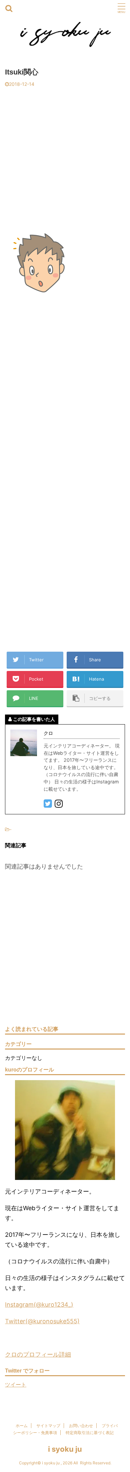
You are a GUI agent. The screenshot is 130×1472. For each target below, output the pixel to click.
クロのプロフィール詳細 (38, 1354)
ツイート (15, 1384)
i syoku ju (65, 1449)
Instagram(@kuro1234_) (39, 1304)
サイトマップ (48, 1425)
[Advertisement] (65, 155)
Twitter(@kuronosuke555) (42, 1321)
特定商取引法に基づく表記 (90, 1432)
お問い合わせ (81, 1425)
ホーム (22, 1425)
